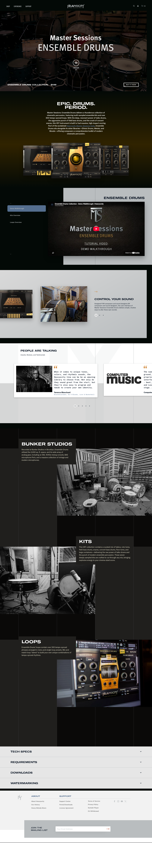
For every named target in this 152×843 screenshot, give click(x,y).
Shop (8, 6)
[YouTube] (122, 801)
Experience (17, 6)
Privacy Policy (93, 804)
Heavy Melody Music (38, 808)
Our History (35, 805)
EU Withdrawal (93, 811)
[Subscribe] (107, 829)
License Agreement (66, 808)
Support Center (65, 801)
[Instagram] (118, 801)
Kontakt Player (93, 808)
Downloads (22, 772)
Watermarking (24, 783)
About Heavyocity (37, 801)
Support (28, 6)
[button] (134, 6)
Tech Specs (21, 751)
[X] (125, 801)
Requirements (24, 762)
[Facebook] (114, 801)
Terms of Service (94, 801)
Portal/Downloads (65, 805)
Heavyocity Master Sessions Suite (81, 126)
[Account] (138, 6)
